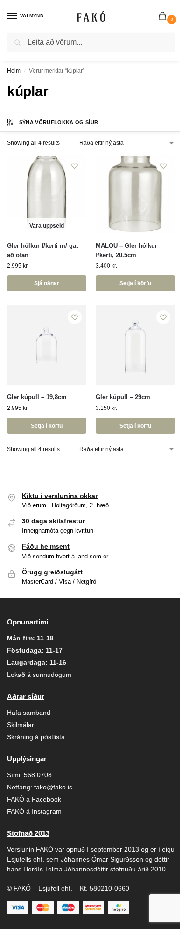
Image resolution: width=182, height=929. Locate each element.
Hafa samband (28, 712)
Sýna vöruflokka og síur (58, 122)
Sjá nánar (46, 283)
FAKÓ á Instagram (34, 811)
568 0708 (38, 775)
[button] (164, 17)
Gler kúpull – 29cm (123, 397)
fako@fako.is (53, 787)
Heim (14, 70)
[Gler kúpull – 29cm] (135, 345)
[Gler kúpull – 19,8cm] (46, 345)
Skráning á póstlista (36, 737)
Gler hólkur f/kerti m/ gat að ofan (42, 250)
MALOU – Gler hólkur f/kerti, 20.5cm (126, 250)
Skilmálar (20, 724)
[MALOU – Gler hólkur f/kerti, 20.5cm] (135, 194)
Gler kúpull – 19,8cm (37, 397)
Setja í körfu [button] (135, 283)
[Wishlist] (75, 166)
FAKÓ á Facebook (34, 799)
